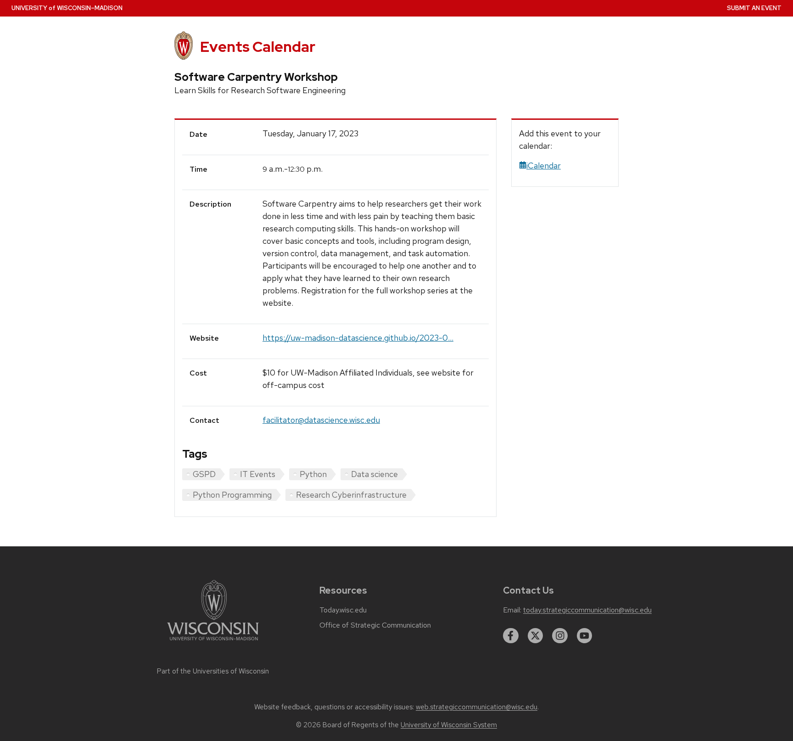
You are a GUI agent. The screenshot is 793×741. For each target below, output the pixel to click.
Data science (374, 474)
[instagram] (560, 636)
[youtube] (584, 636)
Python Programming (232, 494)
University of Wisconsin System (449, 725)
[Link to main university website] (213, 642)
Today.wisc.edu (343, 610)
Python (313, 474)
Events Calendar (257, 46)
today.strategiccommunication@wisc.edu (587, 610)
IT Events (257, 474)
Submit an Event (754, 8)
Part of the (213, 671)
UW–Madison (67, 8)
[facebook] (511, 636)
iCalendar (543, 165)
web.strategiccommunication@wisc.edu (476, 707)
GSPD (204, 474)
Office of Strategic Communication (375, 625)
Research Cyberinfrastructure (351, 494)
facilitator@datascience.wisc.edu (321, 420)
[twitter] (535, 636)
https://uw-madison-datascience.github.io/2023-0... (357, 337)
